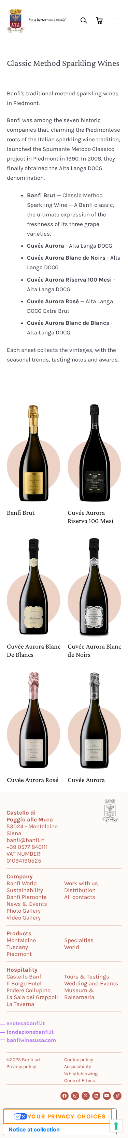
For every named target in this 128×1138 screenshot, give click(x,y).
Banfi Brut (21, 512)
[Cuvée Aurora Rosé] (34, 720)
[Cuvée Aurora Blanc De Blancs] (34, 587)
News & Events (26, 903)
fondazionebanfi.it (30, 1032)
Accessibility (77, 1066)
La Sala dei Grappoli (32, 997)
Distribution (80, 890)
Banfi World (21, 883)
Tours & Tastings (86, 976)
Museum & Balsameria (79, 993)
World (71, 947)
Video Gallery (23, 917)
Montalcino (21, 940)
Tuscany (17, 947)
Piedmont (19, 953)
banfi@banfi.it (25, 840)
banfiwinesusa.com (31, 1040)
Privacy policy (21, 1066)
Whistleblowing (81, 1074)
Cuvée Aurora (86, 779)
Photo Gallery (23, 910)
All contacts (79, 896)
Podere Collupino (28, 990)
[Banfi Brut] (34, 453)
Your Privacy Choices (66, 1116)
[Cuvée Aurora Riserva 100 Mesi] (95, 453)
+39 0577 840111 (27, 846)
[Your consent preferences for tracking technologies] (116, 1126)
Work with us (81, 883)
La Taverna (20, 1003)
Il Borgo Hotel (24, 983)
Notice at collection (34, 1129)
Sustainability (24, 890)
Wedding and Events (91, 983)
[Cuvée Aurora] (95, 720)
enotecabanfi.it (25, 1023)
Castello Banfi (24, 976)
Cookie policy (78, 1060)
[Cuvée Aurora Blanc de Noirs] (95, 587)
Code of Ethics (79, 1080)
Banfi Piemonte (26, 896)
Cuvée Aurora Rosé (32, 779)
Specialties (79, 940)
